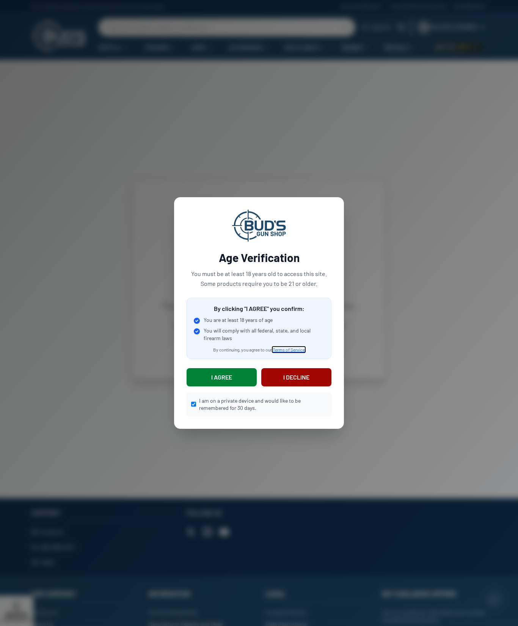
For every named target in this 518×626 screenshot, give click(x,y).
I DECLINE (296, 377)
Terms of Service (289, 349)
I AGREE (221, 377)
